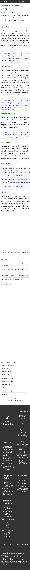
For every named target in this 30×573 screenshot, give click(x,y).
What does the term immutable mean (13, 279)
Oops (7, 522)
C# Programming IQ (7, 391)
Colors (7, 483)
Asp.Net (7, 533)
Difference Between (7, 492)
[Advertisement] (15, 231)
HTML (22, 449)
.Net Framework (7, 529)
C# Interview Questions (8, 365)
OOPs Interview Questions (8, 381)
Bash (7, 469)
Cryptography (7, 466)
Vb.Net (7, 536)
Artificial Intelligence (7, 453)
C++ (22, 429)
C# (22, 421)
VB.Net (22, 432)
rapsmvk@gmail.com (18, 400)
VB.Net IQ (4, 394)
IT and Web (7, 485)
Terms (27, 544)
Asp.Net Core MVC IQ (7, 378)
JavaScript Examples (22, 490)
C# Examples (22, 486)
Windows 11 (7, 488)
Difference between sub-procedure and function (16, 275)
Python (22, 415)
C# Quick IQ (5, 387)
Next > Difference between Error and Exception (16, 252)
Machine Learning (7, 459)
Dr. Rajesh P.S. (7, 9)
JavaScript (22, 454)
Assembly (22, 435)
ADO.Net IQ (5, 368)
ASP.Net (22, 463)
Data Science (7, 463)
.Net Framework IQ (6, 371)
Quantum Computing (7, 448)
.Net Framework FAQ (7, 384)
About (10, 544)
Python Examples (22, 482)
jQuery (22, 460)
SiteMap (18, 544)
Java (22, 418)
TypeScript (22, 457)
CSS (22, 452)
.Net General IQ (6, 375)
